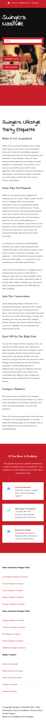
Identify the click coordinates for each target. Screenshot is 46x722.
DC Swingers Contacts (11, 634)
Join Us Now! (11, 67)
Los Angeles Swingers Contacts (15, 577)
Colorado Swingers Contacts (13, 627)
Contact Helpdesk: (23, 487)
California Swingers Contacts (14, 648)
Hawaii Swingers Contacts (12, 641)
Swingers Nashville (14, 21)
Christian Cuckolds (9, 684)
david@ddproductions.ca (25, 533)
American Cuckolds (10, 664)
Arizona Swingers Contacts (13, 620)
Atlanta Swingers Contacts (13, 597)
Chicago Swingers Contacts (13, 604)
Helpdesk (34, 3)
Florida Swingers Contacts (13, 584)
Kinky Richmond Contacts (12, 671)
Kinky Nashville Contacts (12, 678)
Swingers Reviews (9, 691)
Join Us (14, 3)
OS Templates (28, 717)
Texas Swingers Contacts (12, 590)
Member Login (24, 3)
